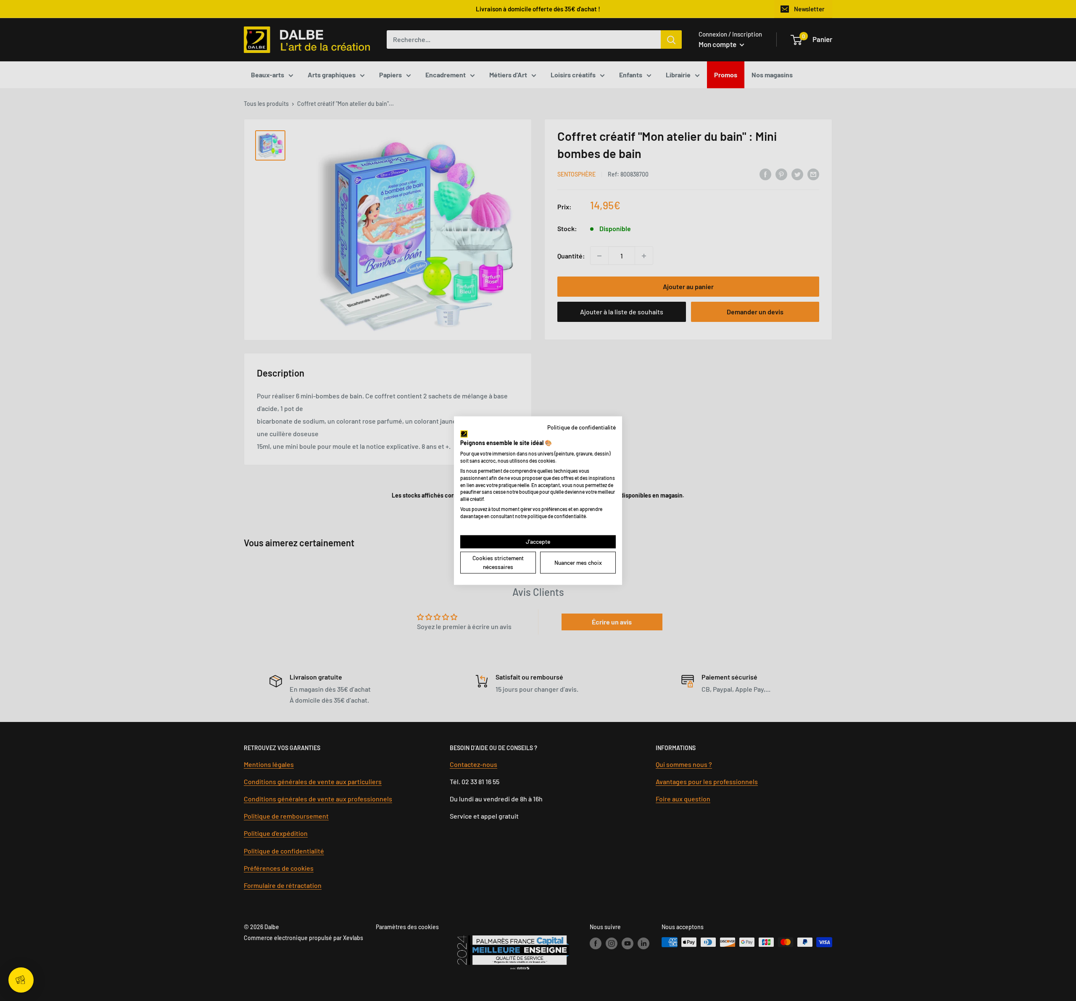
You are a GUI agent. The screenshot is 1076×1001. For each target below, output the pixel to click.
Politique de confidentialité (581, 427)
